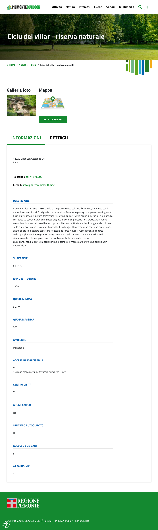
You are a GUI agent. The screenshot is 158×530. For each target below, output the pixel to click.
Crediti (49, 521)
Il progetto (82, 521)
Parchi (33, 65)
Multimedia (126, 6)
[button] (140, 7)
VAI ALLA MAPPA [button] (53, 119)
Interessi (84, 6)
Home (12, 65)
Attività (57, 6)
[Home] (23, 7)
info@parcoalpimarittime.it (39, 185)
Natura (70, 6)
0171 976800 (34, 177)
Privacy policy (64, 521)
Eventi (98, 6)
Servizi (110, 6)
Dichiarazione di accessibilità (25, 521)
